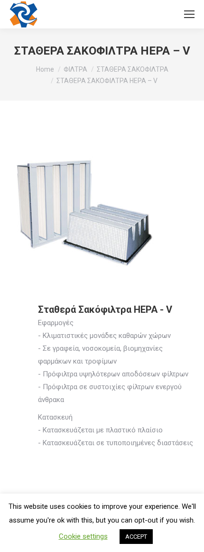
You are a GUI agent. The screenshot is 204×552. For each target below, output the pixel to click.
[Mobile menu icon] (189, 14)
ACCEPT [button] (136, 536)
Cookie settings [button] (83, 536)
